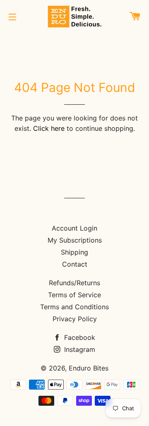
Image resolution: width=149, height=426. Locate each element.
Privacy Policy (75, 319)
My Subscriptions (75, 240)
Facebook (78, 337)
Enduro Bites (88, 368)
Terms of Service (74, 295)
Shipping (74, 252)
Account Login (74, 228)
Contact (74, 264)
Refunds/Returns (74, 283)
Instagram (78, 349)
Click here (49, 128)
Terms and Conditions (74, 307)
